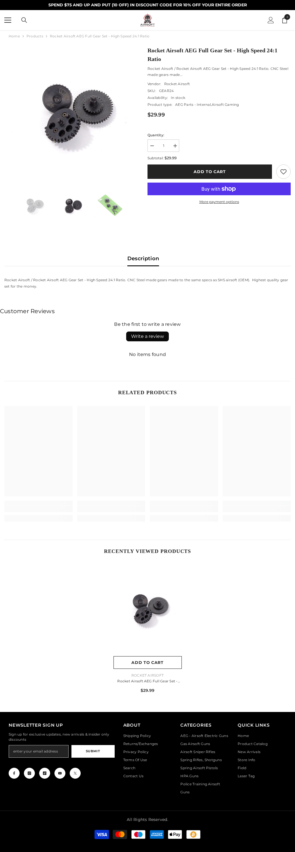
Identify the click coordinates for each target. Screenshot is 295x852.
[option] (71, 113)
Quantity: (156, 135)
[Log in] (271, 20)
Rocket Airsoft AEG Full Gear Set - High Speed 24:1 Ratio (147, 681)
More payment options (219, 202)
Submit (93, 751)
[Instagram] (29, 773)
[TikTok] (44, 773)
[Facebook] (14, 773)
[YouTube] (59, 773)
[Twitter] (75, 773)
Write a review (147, 336)
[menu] (7, 20)
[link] (283, 171)
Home (14, 36)
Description (143, 258)
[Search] (24, 20)
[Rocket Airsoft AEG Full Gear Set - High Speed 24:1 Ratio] (148, 609)
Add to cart (210, 171)
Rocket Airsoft (177, 84)
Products (35, 36)
